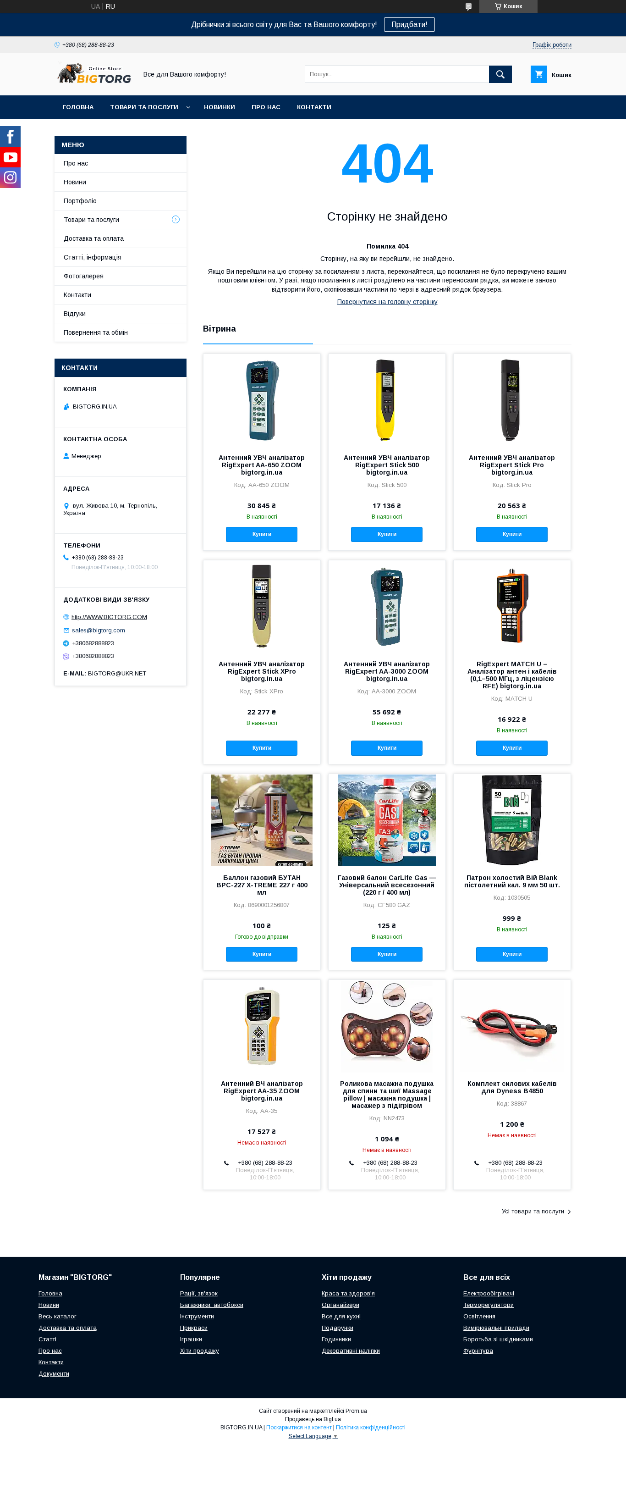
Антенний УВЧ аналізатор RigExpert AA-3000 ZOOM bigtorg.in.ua (387, 671)
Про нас (266, 107)
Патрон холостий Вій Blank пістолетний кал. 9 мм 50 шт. (512, 881)
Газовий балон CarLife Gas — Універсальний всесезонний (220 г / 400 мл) (387, 885)
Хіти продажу (199, 1350)
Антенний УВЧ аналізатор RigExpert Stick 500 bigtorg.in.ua (387, 465)
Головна (78, 107)
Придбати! (409, 24)
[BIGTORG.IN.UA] (93, 83)
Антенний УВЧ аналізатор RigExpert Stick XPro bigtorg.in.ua (262, 671)
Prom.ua (356, 1411)
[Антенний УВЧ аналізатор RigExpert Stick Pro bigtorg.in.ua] (512, 400)
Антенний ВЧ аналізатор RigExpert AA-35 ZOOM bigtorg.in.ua (262, 1091)
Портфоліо (80, 201)
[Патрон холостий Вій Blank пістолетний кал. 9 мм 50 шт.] (512, 820)
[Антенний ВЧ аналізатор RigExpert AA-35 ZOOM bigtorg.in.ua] (261, 1026)
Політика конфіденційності (371, 1427)
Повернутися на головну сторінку (387, 301)
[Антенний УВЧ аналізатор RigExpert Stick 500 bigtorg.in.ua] (387, 400)
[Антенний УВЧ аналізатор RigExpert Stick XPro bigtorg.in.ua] (261, 606)
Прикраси (194, 1327)
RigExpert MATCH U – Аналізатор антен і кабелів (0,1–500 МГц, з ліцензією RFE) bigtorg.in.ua (512, 675)
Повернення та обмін (96, 332)
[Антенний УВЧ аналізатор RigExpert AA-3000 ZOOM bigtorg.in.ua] (387, 606)
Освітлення (479, 1316)
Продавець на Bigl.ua (313, 1419)
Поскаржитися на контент (299, 1427)
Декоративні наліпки (351, 1350)
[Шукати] (500, 74)
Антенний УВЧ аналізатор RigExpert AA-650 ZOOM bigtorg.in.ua (262, 465)
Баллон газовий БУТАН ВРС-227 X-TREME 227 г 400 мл (262, 885)
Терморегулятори (488, 1304)
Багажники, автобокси (211, 1304)
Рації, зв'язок (199, 1293)
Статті (47, 1339)
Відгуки (75, 313)
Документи (53, 1373)
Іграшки (191, 1339)
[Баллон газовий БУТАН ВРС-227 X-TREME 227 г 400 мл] (261, 820)
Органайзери (340, 1304)
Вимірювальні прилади (496, 1327)
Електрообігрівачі (488, 1293)
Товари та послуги (144, 107)
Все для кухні (341, 1316)
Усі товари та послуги (533, 1211)
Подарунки (337, 1327)
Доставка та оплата (94, 238)
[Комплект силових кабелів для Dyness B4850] (512, 1026)
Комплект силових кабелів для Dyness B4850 (512, 1087)
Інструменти (197, 1316)
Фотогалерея (84, 276)
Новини (75, 182)
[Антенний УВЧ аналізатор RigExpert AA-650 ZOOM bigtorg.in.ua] (261, 400)
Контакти (314, 107)
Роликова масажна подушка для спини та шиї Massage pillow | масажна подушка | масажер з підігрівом (387, 1094)
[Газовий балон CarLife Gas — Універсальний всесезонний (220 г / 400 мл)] (387, 820)
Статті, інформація (92, 257)
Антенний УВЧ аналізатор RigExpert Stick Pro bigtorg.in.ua (512, 465)
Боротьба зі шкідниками (498, 1339)
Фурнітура (478, 1350)
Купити (262, 534)
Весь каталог (57, 1316)
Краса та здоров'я (348, 1293)
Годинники (336, 1339)
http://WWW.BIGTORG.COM (109, 617)
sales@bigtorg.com (98, 630)
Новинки (219, 107)
